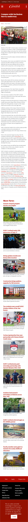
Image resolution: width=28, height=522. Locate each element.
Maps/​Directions (5, 495)
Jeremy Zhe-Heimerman (20, 185)
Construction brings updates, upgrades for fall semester (12, 282)
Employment (5, 485)
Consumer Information (20, 488)
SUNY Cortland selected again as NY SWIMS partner (13, 421)
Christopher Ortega (19, 176)
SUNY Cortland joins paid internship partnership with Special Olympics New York (12, 366)
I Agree (14, 516)
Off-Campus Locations (7, 488)
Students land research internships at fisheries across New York (12, 394)
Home (2, 23)
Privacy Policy (17, 513)
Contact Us (17, 495)
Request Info (21, 479)
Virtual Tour (17, 485)
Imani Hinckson (9, 172)
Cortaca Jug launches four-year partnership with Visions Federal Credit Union (13, 337)
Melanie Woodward (5, 184)
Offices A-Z (10, 1)
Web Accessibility (19, 493)
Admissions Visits (6, 497)
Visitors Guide (16, 1)
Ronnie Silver (7, 180)
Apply (13, 479)
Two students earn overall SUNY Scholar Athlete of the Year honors (13, 308)
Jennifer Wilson (7, 182)
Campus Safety (18, 490)
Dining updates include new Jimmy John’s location (12, 257)
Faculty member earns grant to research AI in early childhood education (13, 448)
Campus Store (5, 490)
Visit (6, 479)
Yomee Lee (15, 174)
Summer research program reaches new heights (11, 204)
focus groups (18, 136)
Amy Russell (10, 179)
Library (3, 492)
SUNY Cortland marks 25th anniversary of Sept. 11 (11, 231)
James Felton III (17, 165)
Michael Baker (13, 168)
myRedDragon (4, 1)
